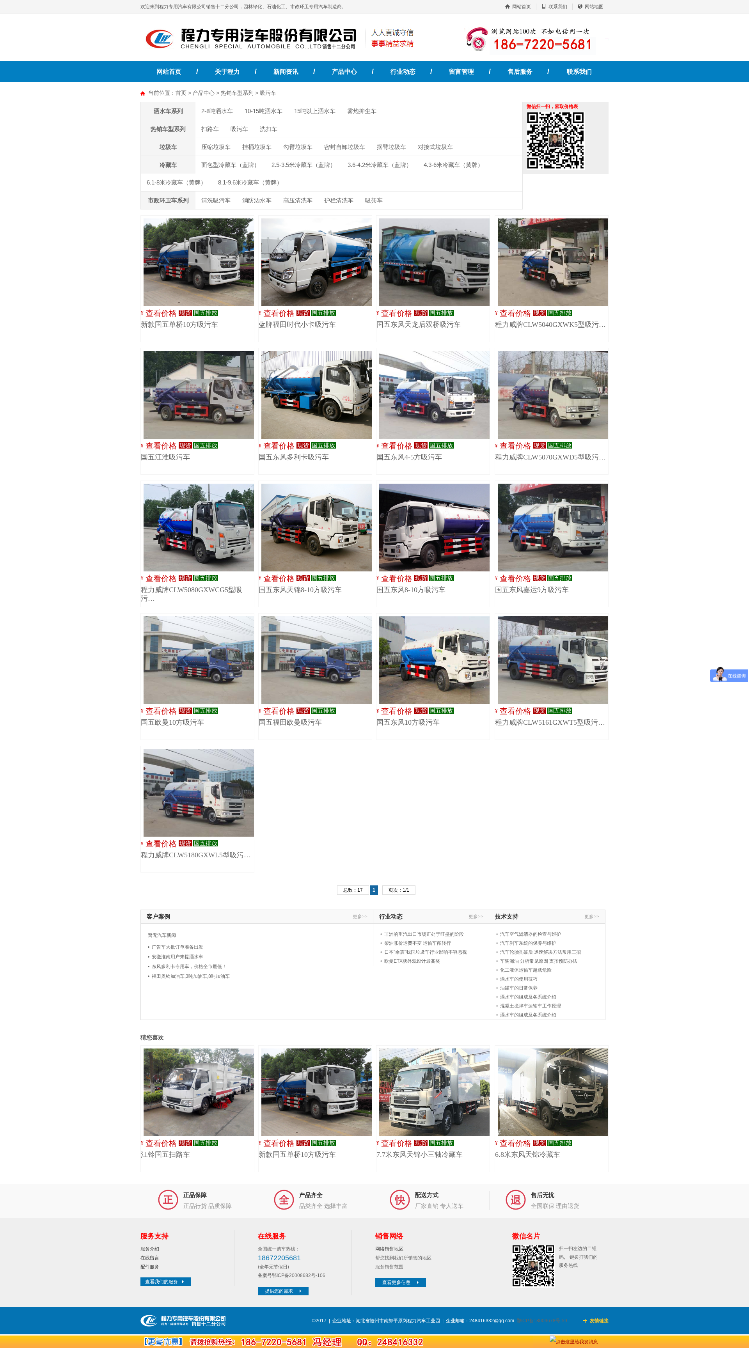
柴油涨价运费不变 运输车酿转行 (417, 943)
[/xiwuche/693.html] (437, 660)
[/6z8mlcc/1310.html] (437, 1092)
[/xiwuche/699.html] (319, 660)
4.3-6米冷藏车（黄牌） (453, 164)
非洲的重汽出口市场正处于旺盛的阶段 (424, 934)
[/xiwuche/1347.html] (202, 793)
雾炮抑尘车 (361, 111)
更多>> (360, 916)
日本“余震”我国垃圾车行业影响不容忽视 (425, 952)
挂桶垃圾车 (257, 147)
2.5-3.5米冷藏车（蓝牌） (304, 164)
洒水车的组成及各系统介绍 (528, 997)
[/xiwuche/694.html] (556, 527)
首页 (181, 93)
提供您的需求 (279, 1291)
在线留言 (149, 1258)
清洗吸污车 (216, 200)
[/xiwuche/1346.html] (556, 660)
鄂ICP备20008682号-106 (298, 1275)
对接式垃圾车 (435, 147)
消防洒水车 (257, 200)
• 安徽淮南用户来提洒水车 (175, 957)
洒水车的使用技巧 (519, 979)
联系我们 (557, 6)
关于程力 (227, 71)
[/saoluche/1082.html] (202, 1092)
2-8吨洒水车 (217, 111)
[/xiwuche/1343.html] (556, 395)
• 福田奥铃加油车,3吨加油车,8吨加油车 (189, 976)
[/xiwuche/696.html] (437, 395)
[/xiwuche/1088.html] (202, 262)
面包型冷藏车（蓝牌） (230, 164)
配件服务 (149, 1267)
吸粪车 (374, 200)
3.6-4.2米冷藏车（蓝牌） (380, 164)
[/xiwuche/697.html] (202, 395)
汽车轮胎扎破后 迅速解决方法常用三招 (540, 952)
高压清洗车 (297, 200)
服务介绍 (149, 1249)
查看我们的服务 (161, 1281)
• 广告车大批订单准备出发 (175, 947)
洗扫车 (268, 129)
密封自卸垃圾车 (344, 147)
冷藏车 (168, 164)
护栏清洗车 (338, 200)
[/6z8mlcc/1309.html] (556, 1092)
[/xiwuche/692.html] (202, 660)
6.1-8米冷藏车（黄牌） (176, 182)
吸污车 (268, 93)
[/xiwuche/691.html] (437, 262)
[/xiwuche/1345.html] (556, 262)
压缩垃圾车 (216, 147)
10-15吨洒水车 (263, 111)
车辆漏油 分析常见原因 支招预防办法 (538, 961)
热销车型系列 (237, 93)
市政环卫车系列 (168, 200)
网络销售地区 (389, 1249)
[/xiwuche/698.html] (319, 527)
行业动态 (402, 71)
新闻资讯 (285, 71)
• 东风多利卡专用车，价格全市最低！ (187, 966)
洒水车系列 (168, 111)
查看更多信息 (396, 1282)
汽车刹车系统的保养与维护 (528, 943)
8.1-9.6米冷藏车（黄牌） (250, 182)
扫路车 (210, 129)
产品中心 (344, 71)
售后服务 (520, 71)
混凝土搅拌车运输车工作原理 (530, 1006)
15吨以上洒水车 (314, 111)
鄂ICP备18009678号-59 (541, 1320)
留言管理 (461, 71)
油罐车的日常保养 (519, 988)
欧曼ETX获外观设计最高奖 (412, 961)
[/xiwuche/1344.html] (202, 527)
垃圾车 (168, 147)
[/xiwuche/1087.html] (319, 262)
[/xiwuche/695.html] (437, 527)
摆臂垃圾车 (391, 147)
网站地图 (594, 6)
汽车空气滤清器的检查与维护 (530, 934)
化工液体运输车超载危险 (526, 970)
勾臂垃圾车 (297, 147)
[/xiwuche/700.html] (319, 395)
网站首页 (521, 6)
